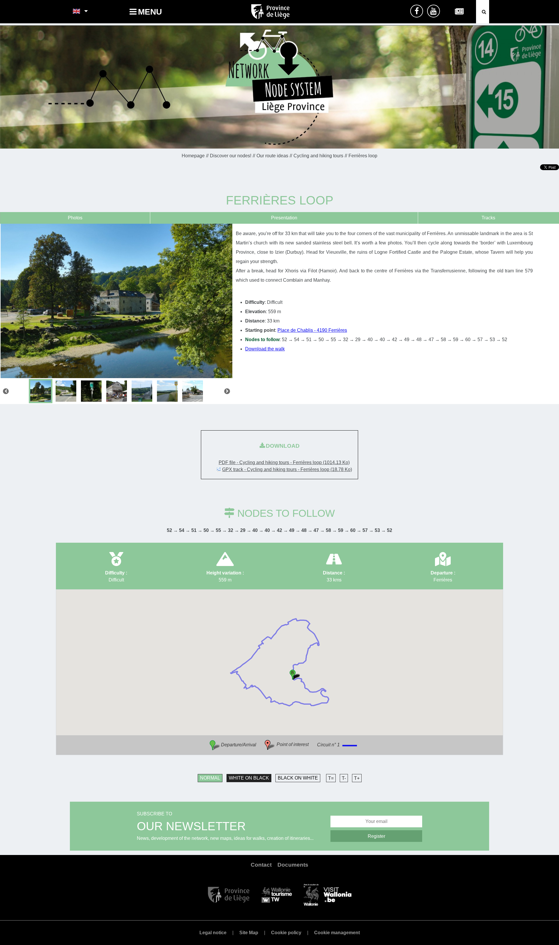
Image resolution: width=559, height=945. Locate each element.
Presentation (284, 217)
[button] (295, 674)
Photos (75, 217)
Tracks (488, 217)
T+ (357, 778)
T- (344, 778)
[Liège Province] (229, 894)
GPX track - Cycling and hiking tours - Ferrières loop (287, 469)
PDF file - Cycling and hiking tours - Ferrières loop (284, 462)
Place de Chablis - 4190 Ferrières (312, 330)
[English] (77, 11)
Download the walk (265, 348)
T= (331, 778)
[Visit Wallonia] (327, 894)
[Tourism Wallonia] (276, 894)
